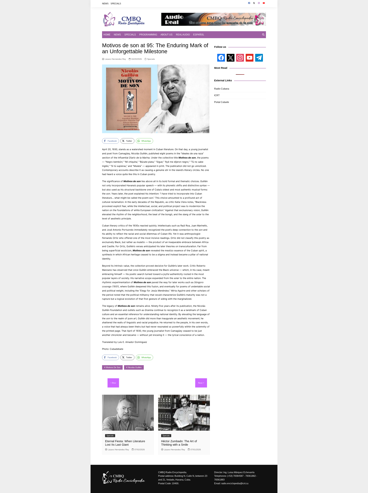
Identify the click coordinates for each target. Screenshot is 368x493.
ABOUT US (166, 34)
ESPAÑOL (198, 34)
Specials (151, 59)
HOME (106, 34)
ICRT (217, 95)
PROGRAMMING (148, 34)
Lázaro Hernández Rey (115, 59)
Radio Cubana (221, 89)
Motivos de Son (113, 367)
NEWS (105, 3)
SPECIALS (116, 3)
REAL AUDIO (183, 34)
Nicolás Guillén (135, 367)
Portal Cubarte (221, 102)
